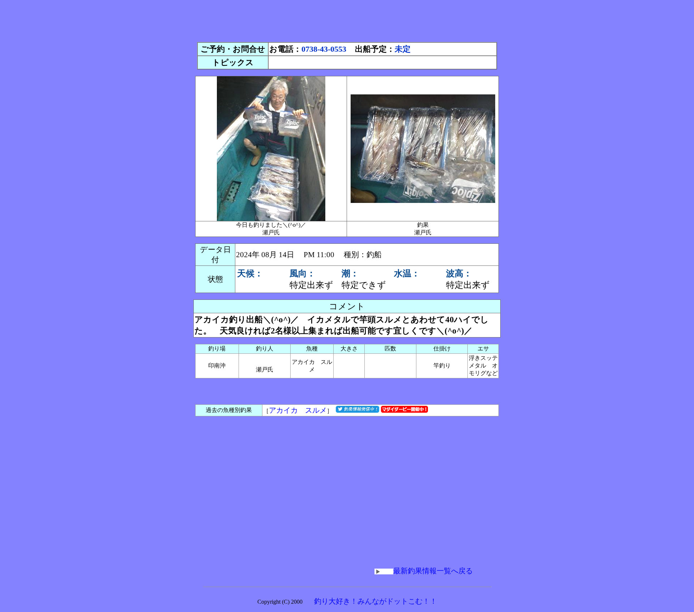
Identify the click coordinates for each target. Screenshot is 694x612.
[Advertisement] (347, 19)
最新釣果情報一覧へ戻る (433, 571)
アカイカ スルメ (298, 410)
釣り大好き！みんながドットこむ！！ (375, 601)
